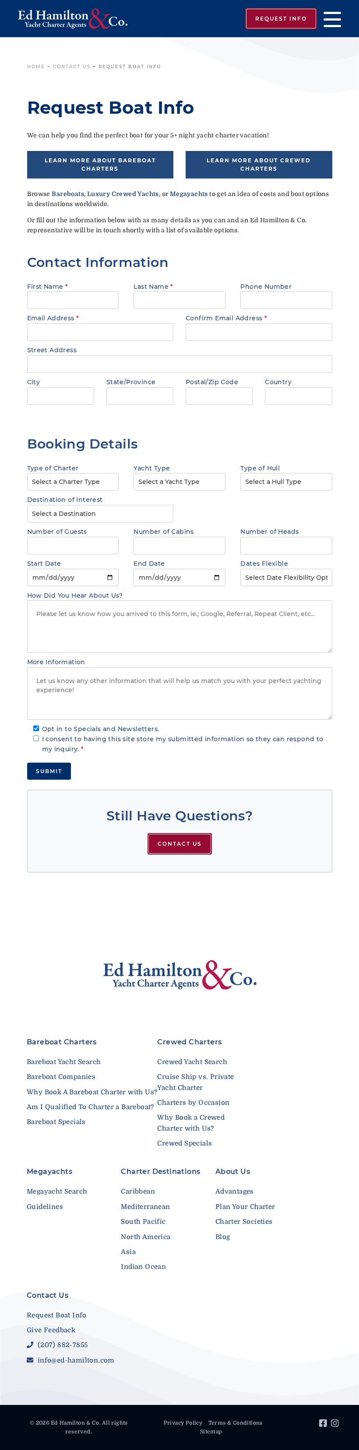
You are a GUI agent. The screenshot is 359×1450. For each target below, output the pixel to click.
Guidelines (45, 1207)
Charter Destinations (160, 1171)
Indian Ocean (143, 1267)
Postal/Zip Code (212, 382)
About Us (232, 1171)
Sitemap (211, 1432)
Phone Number (266, 287)
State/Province (131, 382)
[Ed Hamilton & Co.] (76, 18)
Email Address (53, 318)
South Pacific (143, 1222)
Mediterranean (145, 1207)
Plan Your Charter (245, 1207)
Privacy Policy (183, 1423)
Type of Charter (53, 468)
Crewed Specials (184, 1143)
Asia (128, 1252)
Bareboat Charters (62, 1042)
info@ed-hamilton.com (74, 1360)
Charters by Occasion (193, 1103)
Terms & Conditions (235, 1423)
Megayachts (49, 1171)
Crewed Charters (189, 1042)
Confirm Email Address (226, 318)
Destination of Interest (65, 500)
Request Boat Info (57, 1315)
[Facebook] (324, 1425)
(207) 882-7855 (61, 1345)
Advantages (234, 1191)
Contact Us (72, 67)
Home (36, 67)
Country (278, 382)
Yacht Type (152, 468)
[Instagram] (336, 1425)
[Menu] (329, 19)
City (33, 382)
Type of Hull (260, 468)
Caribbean (138, 1191)
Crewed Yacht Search (192, 1062)
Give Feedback (51, 1330)
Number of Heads (269, 532)
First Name (47, 287)
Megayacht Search (57, 1191)
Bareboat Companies (61, 1077)
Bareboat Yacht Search (64, 1062)
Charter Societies (244, 1222)
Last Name (153, 287)
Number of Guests (57, 532)
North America (145, 1237)
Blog (222, 1237)
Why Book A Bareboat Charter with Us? (92, 1092)
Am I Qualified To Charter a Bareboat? (90, 1107)
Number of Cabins (164, 532)
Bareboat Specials (56, 1122)
